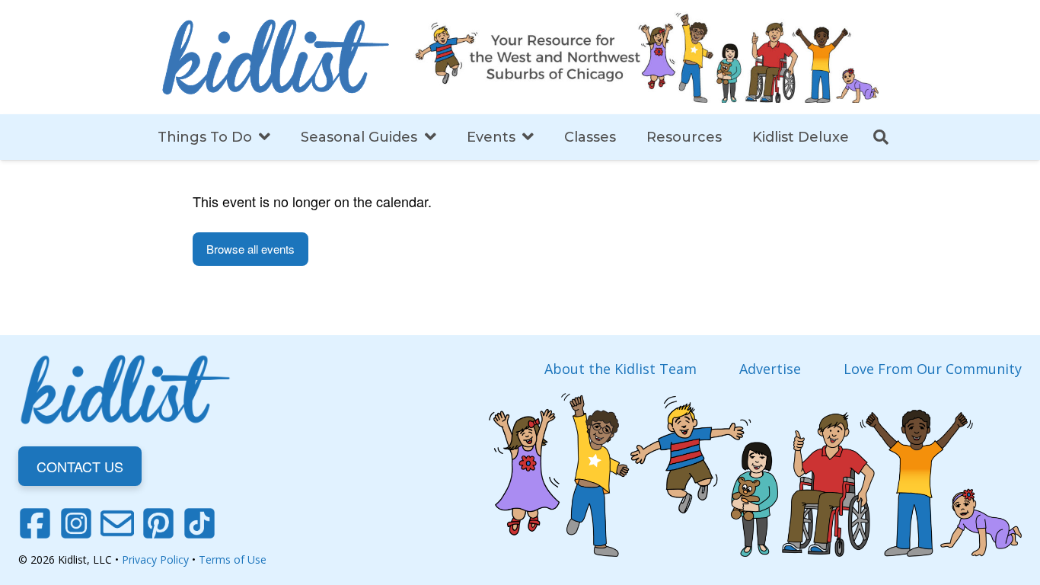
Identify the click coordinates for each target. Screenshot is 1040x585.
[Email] (117, 523)
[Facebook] (35, 523)
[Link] (276, 57)
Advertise (770, 369)
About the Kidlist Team (620, 369)
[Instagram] (76, 523)
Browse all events (250, 249)
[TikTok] (199, 523)
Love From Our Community (933, 369)
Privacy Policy (155, 559)
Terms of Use (232, 559)
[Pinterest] (158, 523)
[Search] (881, 137)
